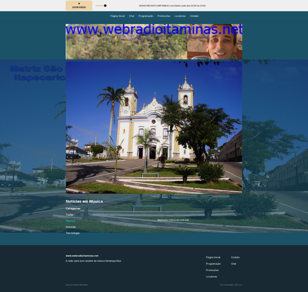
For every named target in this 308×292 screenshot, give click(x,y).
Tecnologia (72, 233)
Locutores (180, 16)
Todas (69, 214)
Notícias (71, 227)
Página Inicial (118, 16)
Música (70, 220)
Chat (131, 16)
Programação (146, 16)
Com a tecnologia (227, 285)
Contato (194, 16)
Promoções (164, 16)
